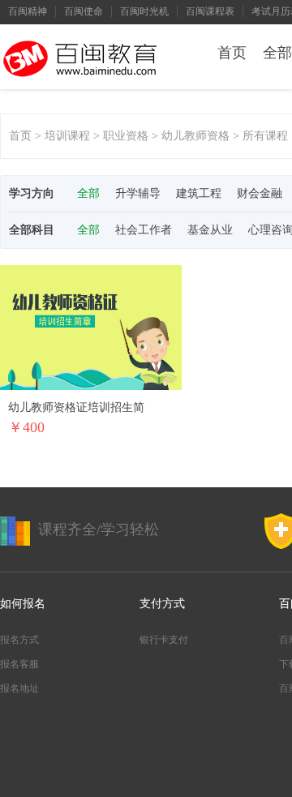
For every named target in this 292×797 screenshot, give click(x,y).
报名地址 (19, 688)
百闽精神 (27, 11)
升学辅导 (138, 193)
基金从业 (210, 230)
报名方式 (19, 639)
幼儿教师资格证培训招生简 (76, 407)
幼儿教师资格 (195, 136)
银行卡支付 (164, 639)
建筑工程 (198, 193)
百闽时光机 (144, 11)
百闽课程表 (210, 11)
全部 (88, 193)
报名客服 (19, 664)
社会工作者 (143, 230)
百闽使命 (83, 11)
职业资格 (125, 136)
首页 (232, 53)
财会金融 (259, 193)
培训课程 (67, 136)
